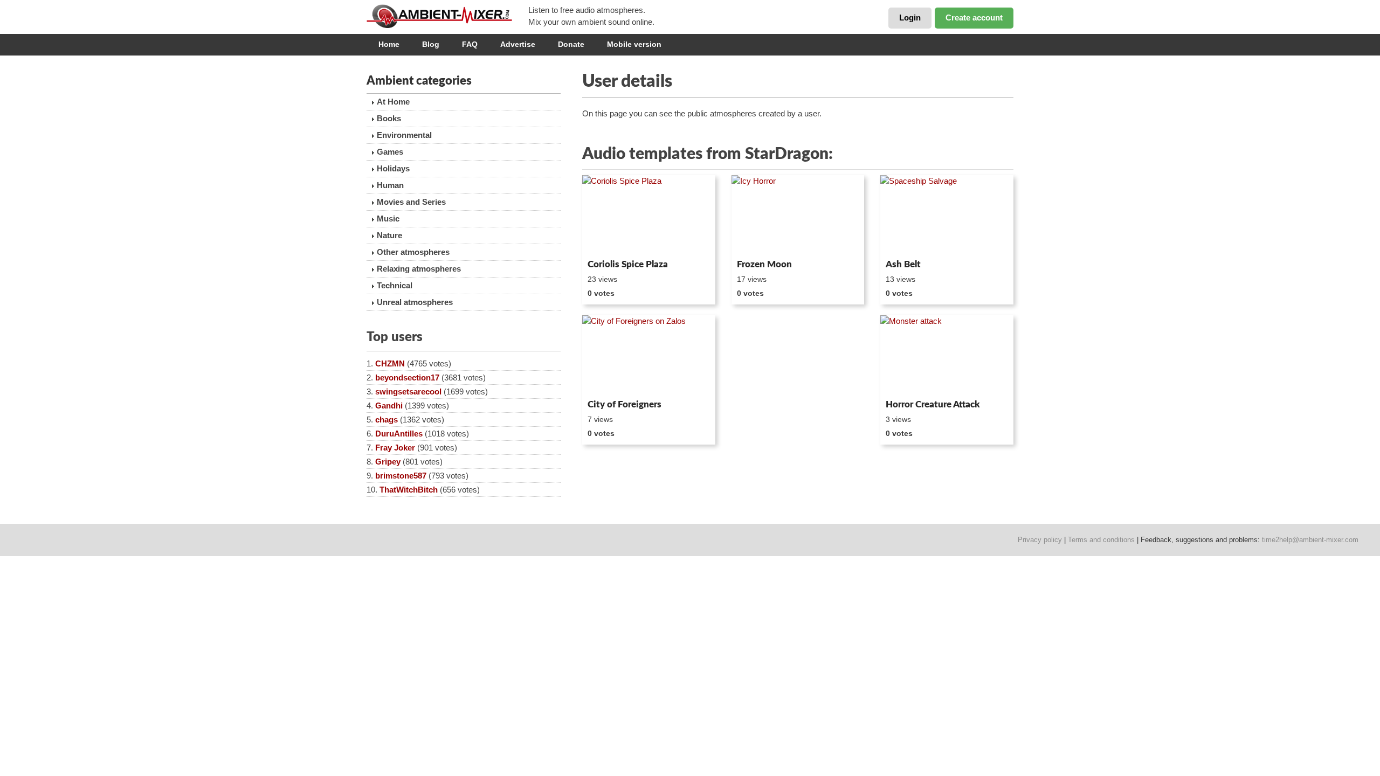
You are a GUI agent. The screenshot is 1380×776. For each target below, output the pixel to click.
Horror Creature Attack (933, 404)
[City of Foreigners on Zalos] (648, 355)
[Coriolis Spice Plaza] (648, 215)
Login (910, 17)
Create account (974, 17)
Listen (608, 240)
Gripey (388, 461)
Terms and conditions (1101, 540)
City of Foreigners (624, 404)
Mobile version (634, 44)
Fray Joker (395, 447)
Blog (430, 44)
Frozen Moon (764, 264)
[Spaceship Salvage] (946, 215)
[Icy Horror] (798, 215)
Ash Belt (903, 264)
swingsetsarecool (408, 391)
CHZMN (390, 363)
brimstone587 (400, 475)
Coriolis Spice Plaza (628, 264)
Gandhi (389, 405)
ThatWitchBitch (409, 489)
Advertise (517, 44)
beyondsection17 (407, 377)
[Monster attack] (946, 355)
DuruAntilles (399, 433)
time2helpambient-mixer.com (1310, 540)
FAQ (470, 44)
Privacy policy (1040, 540)
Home (388, 44)
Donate (571, 44)
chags (386, 419)
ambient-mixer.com (447, 16)
